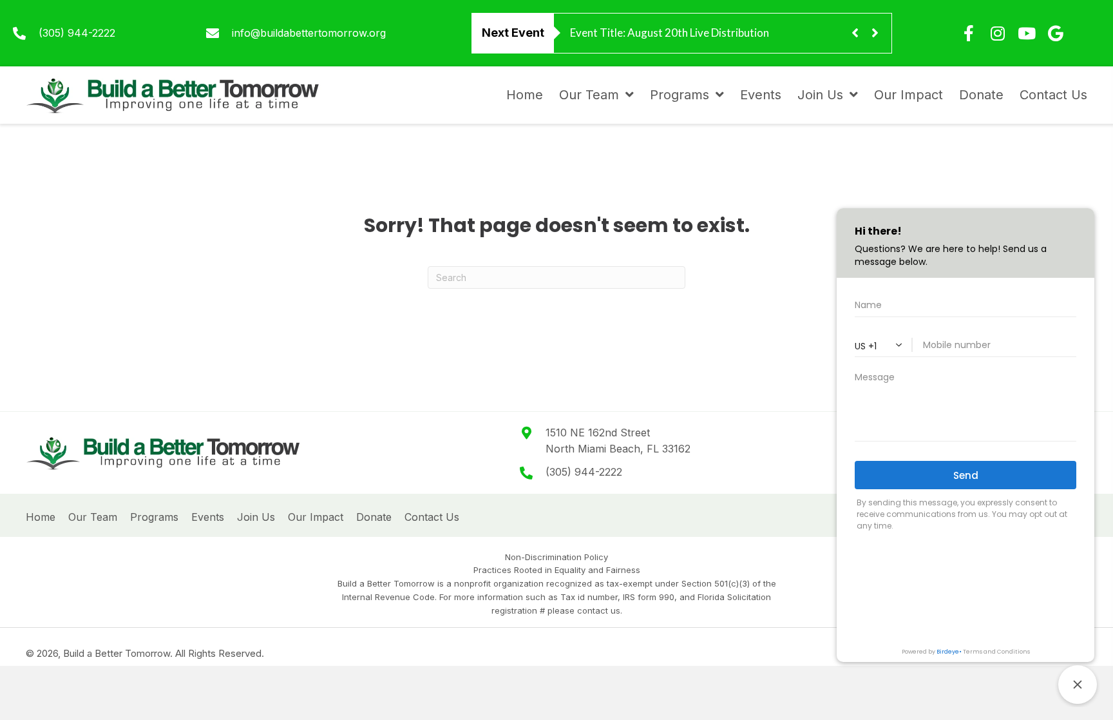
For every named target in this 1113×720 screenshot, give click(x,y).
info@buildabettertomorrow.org (309, 32)
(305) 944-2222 (77, 32)
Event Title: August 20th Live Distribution (669, 32)
